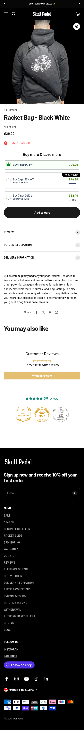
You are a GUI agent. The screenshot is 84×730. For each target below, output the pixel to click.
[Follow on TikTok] (36, 679)
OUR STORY (11, 555)
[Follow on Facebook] (6, 679)
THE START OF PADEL (17, 569)
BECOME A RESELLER (17, 529)
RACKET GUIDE (13, 535)
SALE (7, 515)
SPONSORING (12, 542)
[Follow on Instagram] (16, 679)
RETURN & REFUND (15, 602)
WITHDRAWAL (12, 609)
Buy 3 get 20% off (23, 197)
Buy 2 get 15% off (23, 181)
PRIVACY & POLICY (15, 596)
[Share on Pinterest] (49, 312)
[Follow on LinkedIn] (46, 679)
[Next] (79, 4)
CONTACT (10, 623)
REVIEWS (9, 562)
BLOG (7, 629)
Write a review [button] (42, 375)
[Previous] (4, 4)
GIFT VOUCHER (13, 576)
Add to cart (42, 212)
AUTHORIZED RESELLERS (19, 616)
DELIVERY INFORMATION (19, 582)
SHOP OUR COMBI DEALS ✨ (42, 3)
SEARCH (9, 522)
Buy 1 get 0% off (22, 164)
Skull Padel (10, 110)
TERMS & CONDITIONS (17, 589)
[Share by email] (56, 312)
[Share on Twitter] (43, 312)
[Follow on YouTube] (26, 679)
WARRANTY (11, 549)
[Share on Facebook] (36, 312)
